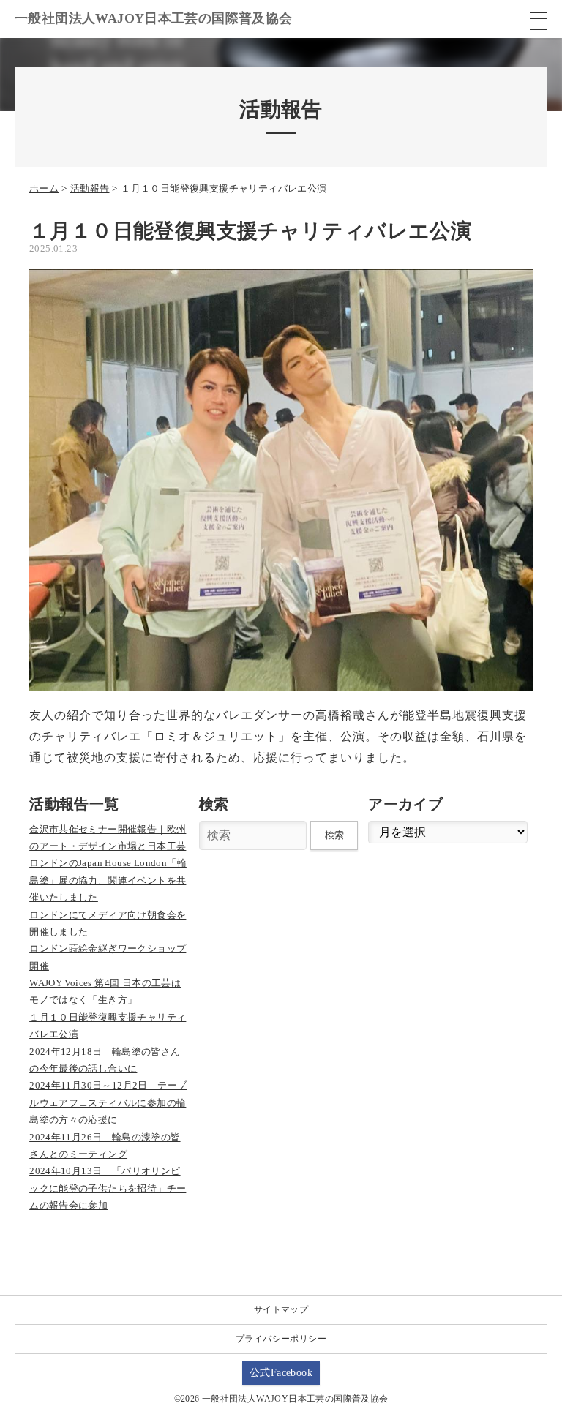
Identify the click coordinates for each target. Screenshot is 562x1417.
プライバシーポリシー (281, 1339)
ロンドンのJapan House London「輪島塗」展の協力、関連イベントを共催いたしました (108, 880)
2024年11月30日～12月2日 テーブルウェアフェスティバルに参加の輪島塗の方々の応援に (108, 1102)
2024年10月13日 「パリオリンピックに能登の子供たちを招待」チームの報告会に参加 (107, 1188)
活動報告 (90, 188)
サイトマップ (281, 1309)
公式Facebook (281, 1372)
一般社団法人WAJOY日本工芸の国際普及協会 (154, 18)
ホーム (44, 188)
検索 (334, 835)
